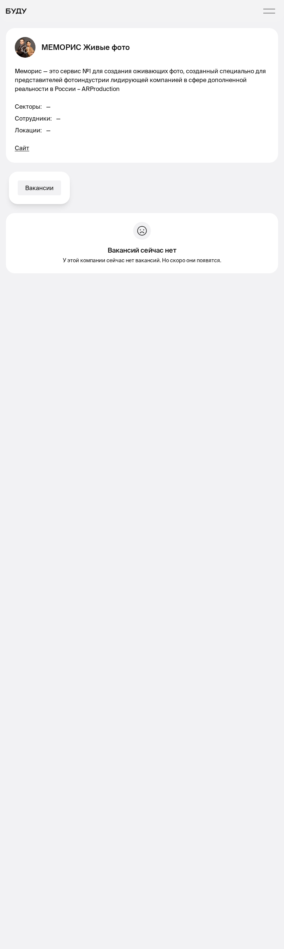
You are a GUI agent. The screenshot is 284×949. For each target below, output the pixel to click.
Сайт (22, 148)
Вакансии (39, 188)
